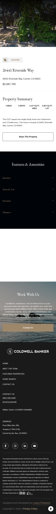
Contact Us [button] (28, 328)
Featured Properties (13, 374)
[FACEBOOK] (5, 446)
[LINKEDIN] (25, 446)
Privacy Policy (30, 508)
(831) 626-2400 (9, 398)
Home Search (9, 379)
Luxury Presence (41, 503)
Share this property (28, 137)
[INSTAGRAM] (15, 446)
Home (5, 363)
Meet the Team (10, 369)
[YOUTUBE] (34, 446)
